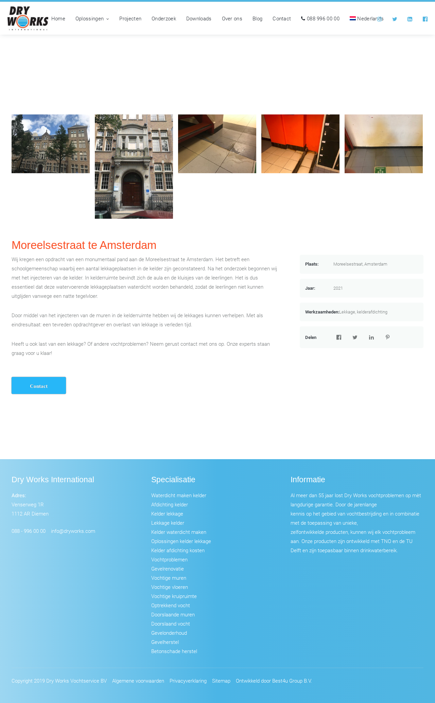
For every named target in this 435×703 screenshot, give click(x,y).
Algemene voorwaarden (138, 680)
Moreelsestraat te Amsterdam (84, 245)
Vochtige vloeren (169, 586)
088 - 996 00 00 (29, 530)
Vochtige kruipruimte (174, 596)
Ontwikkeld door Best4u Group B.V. (274, 680)
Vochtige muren (168, 577)
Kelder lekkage (167, 513)
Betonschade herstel (174, 651)
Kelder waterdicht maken (178, 531)
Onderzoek (164, 18)
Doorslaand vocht (170, 623)
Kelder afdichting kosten (178, 550)
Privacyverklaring (188, 680)
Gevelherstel (165, 641)
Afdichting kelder (169, 504)
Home (58, 18)
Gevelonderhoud (169, 632)
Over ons (232, 18)
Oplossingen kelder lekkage (181, 541)
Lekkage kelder (167, 522)
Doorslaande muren (173, 614)
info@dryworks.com (73, 530)
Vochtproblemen (169, 559)
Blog (257, 18)
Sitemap (221, 680)
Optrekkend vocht (170, 605)
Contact (282, 18)
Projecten (130, 18)
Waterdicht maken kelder (178, 495)
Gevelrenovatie (167, 568)
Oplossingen (89, 18)
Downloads (199, 18)
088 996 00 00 (323, 18)
